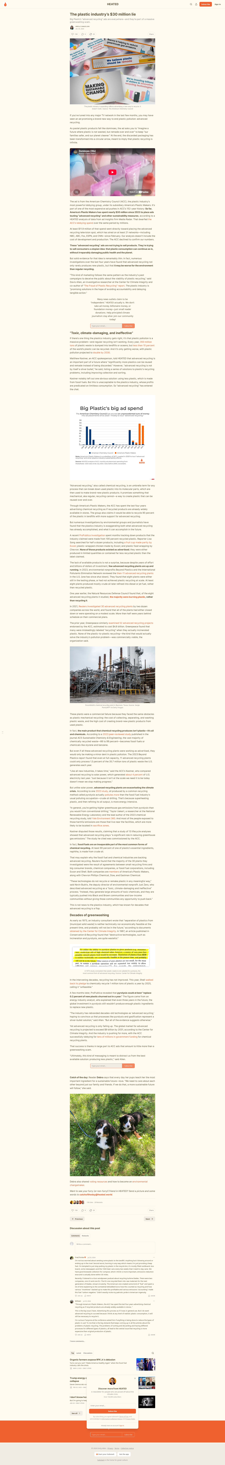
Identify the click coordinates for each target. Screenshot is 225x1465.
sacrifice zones (101, 825)
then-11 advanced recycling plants (135, 573)
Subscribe (205, 4)
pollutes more (111, 794)
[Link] (66, 333)
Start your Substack (106, 1454)
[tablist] (80, 1235)
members (114, 871)
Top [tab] (72, 1353)
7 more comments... (77, 1341)
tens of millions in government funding (116, 1036)
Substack (100, 1460)
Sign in (218, 4)
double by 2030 (101, 352)
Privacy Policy (130, 1419)
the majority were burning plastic (127, 597)
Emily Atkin (87, 1368)
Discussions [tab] (87, 1353)
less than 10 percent (143, 345)
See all (74, 1413)
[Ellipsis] (154, 1257)
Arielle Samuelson (82, 26)
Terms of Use (123, 1416)
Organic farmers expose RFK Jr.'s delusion (92, 1359)
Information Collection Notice (111, 1419)
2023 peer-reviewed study (117, 734)
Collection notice (127, 1448)
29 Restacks (98, 1202)
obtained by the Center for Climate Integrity (93, 931)
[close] (135, 1378)
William (78, 1301)
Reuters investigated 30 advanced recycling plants (106, 606)
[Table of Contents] (2, 732)
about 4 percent (134, 774)
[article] (112, 1365)
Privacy (110, 1448)
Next (148, 1219)
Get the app (124, 1454)
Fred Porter (79, 1257)
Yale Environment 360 (103, 818)
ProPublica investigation (92, 535)
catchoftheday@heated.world (96, 1194)
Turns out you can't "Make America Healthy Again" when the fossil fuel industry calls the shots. (98, 1364)
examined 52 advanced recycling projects (131, 623)
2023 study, (102, 791)
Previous (79, 1219)
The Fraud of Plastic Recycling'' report (104, 285)
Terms (116, 1448)
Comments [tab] (75, 1236)
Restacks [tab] (85, 1236)
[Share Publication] (196, 4)
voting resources (98, 1181)
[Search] (191, 4)
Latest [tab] (78, 1353)
